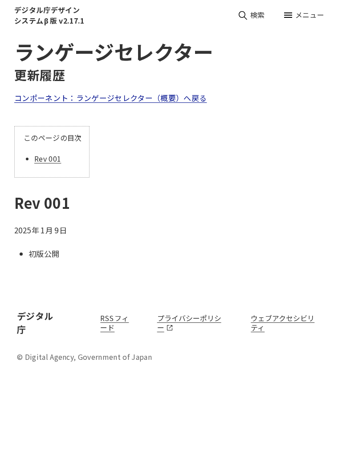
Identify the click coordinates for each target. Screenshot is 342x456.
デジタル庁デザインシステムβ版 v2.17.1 (49, 15)
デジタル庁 (41, 322)
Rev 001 (47, 158)
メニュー (309, 14)
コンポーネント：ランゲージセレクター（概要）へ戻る (110, 97)
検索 (257, 14)
